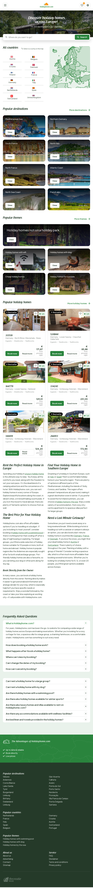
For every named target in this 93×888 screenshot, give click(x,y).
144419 (24, 437)
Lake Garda (8, 786)
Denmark (54, 539)
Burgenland (8, 792)
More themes (80, 219)
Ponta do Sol (55, 786)
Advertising (8, 859)
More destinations (78, 110)
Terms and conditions (58, 862)
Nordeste (53, 792)
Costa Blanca (9, 783)
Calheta (52, 779)
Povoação (53, 795)
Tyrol (5, 789)
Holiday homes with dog (13, 842)
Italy (52, 476)
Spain (59, 476)
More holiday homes (77, 303)
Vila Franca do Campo (58, 798)
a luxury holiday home (34, 473)
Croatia (52, 818)
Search (83, 37)
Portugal (53, 828)
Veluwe (6, 776)
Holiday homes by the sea (14, 845)
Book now (12, 353)
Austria (74, 542)
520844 (65, 336)
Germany (78, 535)
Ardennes (7, 779)
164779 (20, 387)
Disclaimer (53, 859)
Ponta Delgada (55, 801)
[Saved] (82, 5)
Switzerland (53, 545)
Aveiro (51, 783)
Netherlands (8, 815)
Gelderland (8, 801)
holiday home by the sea (67, 501)
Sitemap (7, 865)
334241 (69, 387)
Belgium (6, 828)
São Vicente (54, 776)
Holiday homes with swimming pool (18, 838)
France (86, 535)
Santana (53, 804)
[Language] (87, 5)
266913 (69, 437)
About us (7, 855)
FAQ (51, 855)
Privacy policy (55, 865)
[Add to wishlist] (36, 313)
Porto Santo (54, 789)
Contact (7, 862)
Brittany (6, 798)
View (10, 132)
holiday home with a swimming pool (27, 532)
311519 (23, 336)
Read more (27, 353)
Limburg (6, 795)
